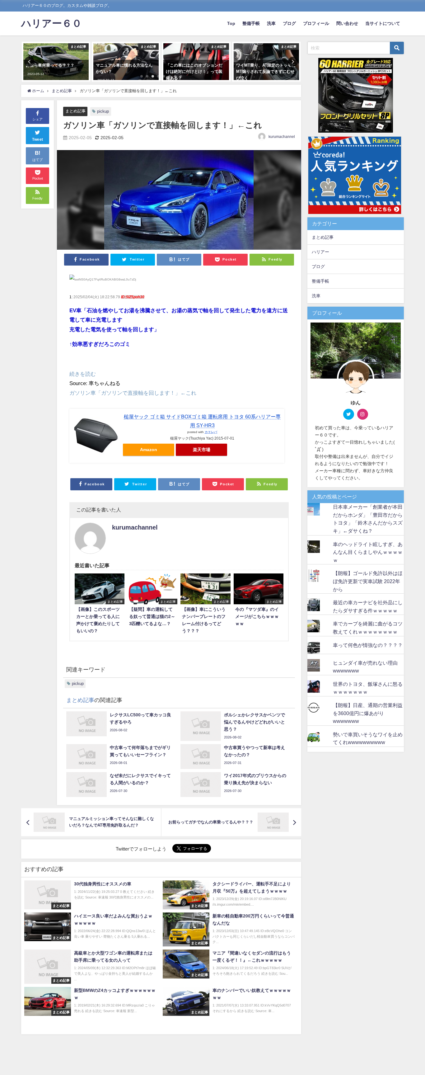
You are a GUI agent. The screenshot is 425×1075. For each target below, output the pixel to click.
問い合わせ (347, 23)
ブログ (289, 23)
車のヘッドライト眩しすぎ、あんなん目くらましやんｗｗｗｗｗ (368, 552)
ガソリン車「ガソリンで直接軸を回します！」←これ (132, 392)
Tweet (37, 139)
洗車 (271, 23)
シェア (37, 119)
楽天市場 (201, 449)
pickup (103, 111)
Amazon (148, 449)
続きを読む (82, 373)
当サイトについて (382, 23)
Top (231, 23)
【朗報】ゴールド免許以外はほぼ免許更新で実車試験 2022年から (368, 581)
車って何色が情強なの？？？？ (368, 645)
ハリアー (320, 252)
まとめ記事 (75, 111)
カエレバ (211, 431)
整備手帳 (251, 23)
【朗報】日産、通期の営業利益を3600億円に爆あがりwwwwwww (368, 713)
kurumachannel (282, 137)
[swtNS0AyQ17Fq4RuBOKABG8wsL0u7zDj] (102, 282)
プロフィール (316, 23)
